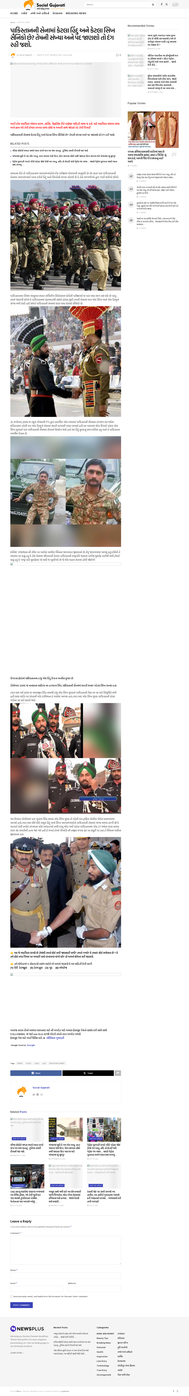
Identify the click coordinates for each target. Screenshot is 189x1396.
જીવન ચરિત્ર (123, 1342)
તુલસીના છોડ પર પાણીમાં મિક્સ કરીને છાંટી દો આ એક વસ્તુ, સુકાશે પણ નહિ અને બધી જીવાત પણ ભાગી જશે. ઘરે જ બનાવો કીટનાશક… (157, 205)
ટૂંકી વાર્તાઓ (122, 1347)
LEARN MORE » (16, 1352)
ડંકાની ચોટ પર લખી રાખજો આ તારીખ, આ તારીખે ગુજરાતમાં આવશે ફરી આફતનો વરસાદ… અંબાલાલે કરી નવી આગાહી (104, 1196)
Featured (101, 1347)
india (37, 1063)
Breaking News (76, 13)
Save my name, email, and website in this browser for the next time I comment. (50, 1296)
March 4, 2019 (43, 54)
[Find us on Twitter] (166, 4)
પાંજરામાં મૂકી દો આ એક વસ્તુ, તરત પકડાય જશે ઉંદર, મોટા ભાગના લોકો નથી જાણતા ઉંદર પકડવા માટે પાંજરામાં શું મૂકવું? (64, 156)
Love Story (102, 1361)
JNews (18, 1391)
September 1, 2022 (156, 92)
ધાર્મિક (120, 1356)
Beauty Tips (102, 1338)
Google (31, 1045)
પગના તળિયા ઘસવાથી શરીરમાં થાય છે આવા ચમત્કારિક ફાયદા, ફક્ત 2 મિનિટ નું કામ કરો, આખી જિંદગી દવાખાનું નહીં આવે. (147, 157)
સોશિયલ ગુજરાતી (55, 1038)
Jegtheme (65, 1391)
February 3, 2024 (18, 1155)
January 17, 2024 (56, 1205)
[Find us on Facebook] (161, 4)
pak (44, 1063)
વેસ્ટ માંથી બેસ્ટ (124, 1374)
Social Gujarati (25, 54)
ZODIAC (121, 1333)
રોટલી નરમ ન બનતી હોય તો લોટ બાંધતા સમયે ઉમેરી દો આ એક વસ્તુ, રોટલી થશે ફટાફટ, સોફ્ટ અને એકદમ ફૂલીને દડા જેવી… (157, 190)
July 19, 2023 (93, 1159)
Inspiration (102, 1356)
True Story (102, 1370)
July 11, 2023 (93, 1205)
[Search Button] (154, 4)
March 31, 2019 (154, 49)
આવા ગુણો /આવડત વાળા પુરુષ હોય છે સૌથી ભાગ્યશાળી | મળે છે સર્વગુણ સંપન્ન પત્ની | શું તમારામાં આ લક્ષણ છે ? (162, 40)
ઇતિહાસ (121, 1338)
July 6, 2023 (153, 69)
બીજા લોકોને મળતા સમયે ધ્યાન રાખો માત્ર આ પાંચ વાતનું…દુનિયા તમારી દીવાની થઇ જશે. (50, 150)
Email (13, 1283)
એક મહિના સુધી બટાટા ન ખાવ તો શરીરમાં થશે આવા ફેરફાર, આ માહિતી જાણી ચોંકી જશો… (71, 1352)
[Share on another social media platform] (118, 1073)
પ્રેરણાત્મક (58, 13)
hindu (28, 1063)
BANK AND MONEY (105, 1333)
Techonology (18, 1185)
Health (100, 1351)
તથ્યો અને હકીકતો (40, 13)
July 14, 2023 (17, 1205)
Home (14, 13)
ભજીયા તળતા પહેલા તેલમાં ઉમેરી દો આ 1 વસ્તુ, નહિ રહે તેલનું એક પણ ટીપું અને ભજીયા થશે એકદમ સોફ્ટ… (156, 176)
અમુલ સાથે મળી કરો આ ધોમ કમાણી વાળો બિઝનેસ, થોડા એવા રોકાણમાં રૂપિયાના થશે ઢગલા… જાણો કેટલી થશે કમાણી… (65, 1196)
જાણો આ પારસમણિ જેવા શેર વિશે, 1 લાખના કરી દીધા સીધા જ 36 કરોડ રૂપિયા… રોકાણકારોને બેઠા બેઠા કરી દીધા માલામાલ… (157, 221)
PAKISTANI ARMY (57, 1063)
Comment (16, 1233)
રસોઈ (24, 13)
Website (72, 1283)
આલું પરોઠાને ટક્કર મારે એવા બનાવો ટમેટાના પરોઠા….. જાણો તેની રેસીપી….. (71, 1335)
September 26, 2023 (57, 1159)
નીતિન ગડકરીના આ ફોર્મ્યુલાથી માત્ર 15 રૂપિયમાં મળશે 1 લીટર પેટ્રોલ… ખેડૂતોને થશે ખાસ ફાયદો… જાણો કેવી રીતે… (163, 60)
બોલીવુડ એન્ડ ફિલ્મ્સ (126, 1365)
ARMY (20, 1063)
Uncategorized (104, 1374)
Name (14, 1270)
